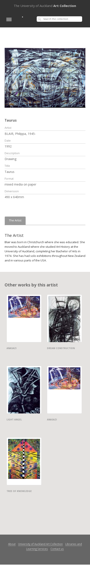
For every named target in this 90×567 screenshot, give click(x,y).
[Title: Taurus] (45, 77)
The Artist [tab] (15, 220)
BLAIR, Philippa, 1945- (20, 134)
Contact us (57, 548)
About (12, 544)
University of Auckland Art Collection (40, 544)
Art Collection (45, 5)
